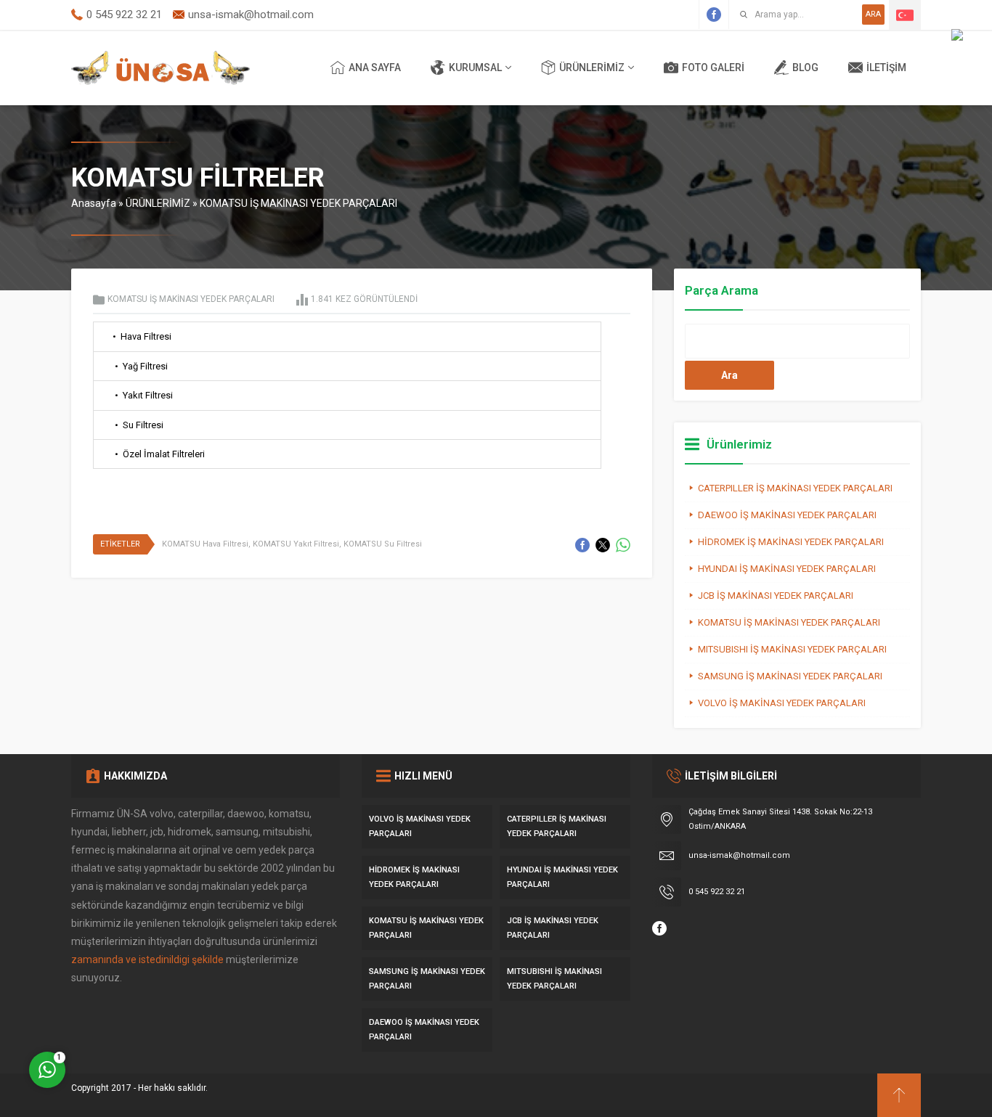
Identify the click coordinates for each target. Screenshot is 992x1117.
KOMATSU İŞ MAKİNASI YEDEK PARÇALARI (298, 203)
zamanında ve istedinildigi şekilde (147, 959)
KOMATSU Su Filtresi (382, 544)
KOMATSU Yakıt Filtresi (296, 544)
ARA (873, 14)
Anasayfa (93, 203)
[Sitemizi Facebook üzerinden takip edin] (714, 14)
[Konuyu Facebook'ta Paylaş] (582, 545)
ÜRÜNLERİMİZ (158, 203)
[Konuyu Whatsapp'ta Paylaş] (623, 545)
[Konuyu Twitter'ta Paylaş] (602, 545)
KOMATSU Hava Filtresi (205, 544)
